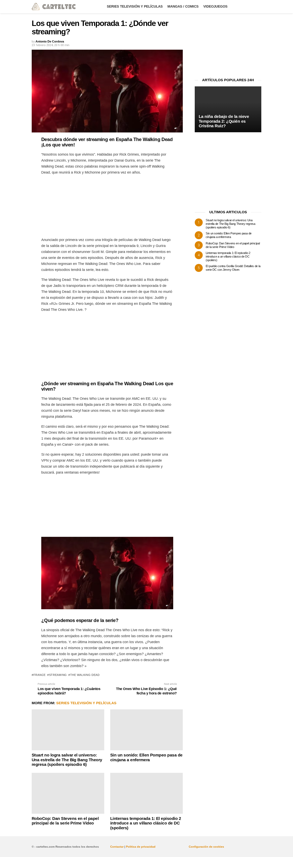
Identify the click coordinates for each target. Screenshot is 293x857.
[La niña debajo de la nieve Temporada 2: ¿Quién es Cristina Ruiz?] (228, 109)
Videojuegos (215, 6)
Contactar (117, 846)
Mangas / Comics (183, 6)
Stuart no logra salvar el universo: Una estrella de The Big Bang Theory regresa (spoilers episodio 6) (67, 760)
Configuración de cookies (206, 846)
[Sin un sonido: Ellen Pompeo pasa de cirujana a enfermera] (146, 729)
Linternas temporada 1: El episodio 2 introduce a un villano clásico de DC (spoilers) (145, 823)
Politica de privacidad (140, 846)
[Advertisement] (107, 207)
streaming (58, 674)
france (39, 674)
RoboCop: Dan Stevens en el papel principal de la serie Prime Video (65, 820)
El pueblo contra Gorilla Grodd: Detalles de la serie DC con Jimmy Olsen (233, 267)
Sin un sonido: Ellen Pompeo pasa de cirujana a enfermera (146, 757)
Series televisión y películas (135, 6)
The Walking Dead (85, 674)
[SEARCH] (259, 7)
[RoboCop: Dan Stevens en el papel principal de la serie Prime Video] (68, 793)
